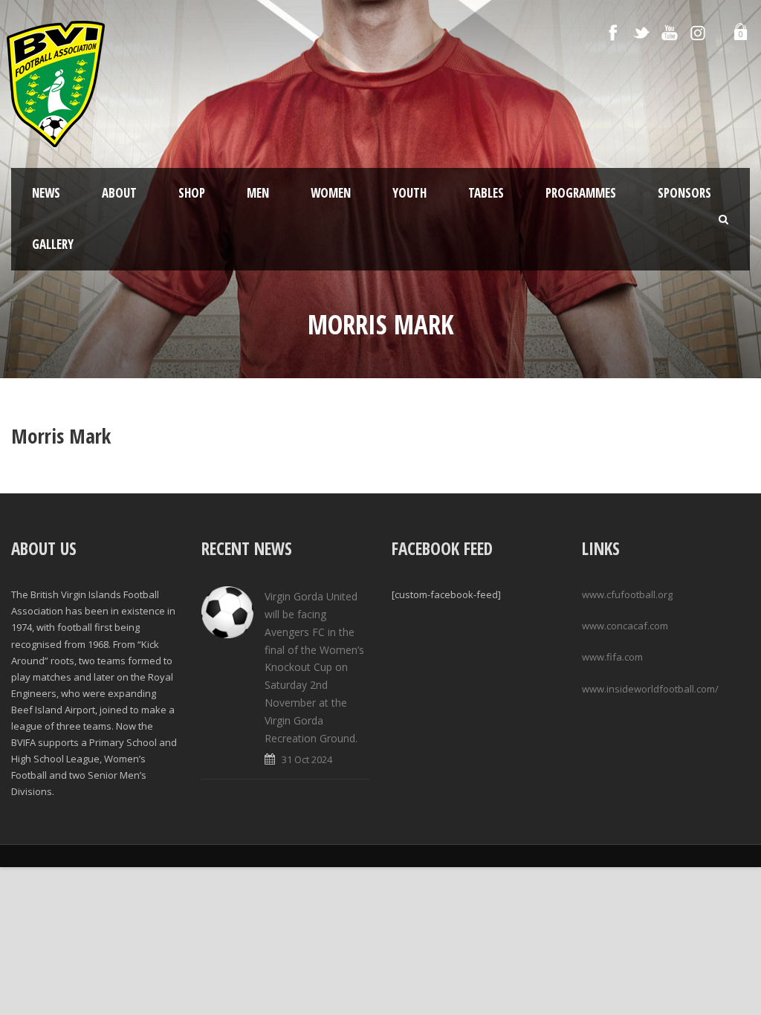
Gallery (53, 244)
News (46, 192)
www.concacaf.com (625, 625)
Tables (486, 192)
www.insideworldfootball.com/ (650, 688)
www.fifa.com (612, 657)
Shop (191, 192)
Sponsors (684, 192)
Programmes (580, 192)
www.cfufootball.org (627, 594)
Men (258, 192)
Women (331, 192)
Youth (409, 192)
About (119, 192)
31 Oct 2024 (307, 759)
